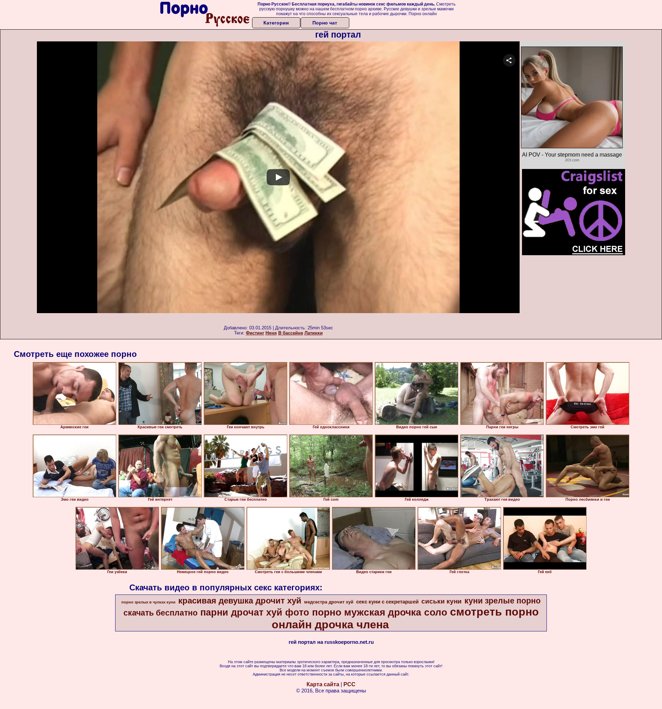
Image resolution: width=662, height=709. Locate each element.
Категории (276, 23)
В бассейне (290, 333)
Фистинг (255, 333)
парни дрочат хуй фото (254, 612)
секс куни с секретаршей (387, 602)
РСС (349, 684)
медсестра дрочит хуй (328, 602)
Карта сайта (323, 684)
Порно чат (324, 23)
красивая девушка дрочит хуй (239, 600)
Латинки (313, 333)
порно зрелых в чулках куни (148, 602)
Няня (271, 333)
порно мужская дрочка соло (379, 612)
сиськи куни (441, 601)
